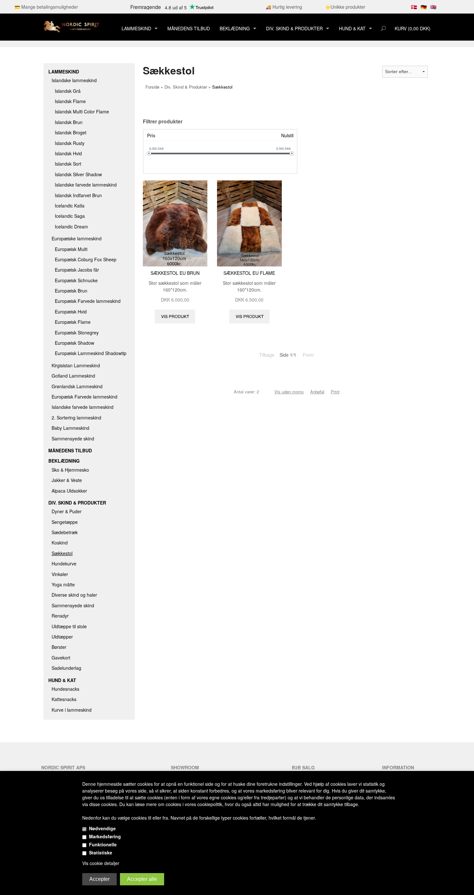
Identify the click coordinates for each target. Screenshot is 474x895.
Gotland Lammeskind (73, 375)
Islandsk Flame (70, 101)
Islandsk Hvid (68, 153)
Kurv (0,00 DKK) (412, 28)
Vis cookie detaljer (100, 863)
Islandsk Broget (70, 132)
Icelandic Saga (70, 216)
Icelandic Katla (69, 205)
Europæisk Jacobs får (77, 269)
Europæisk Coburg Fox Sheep (85, 259)
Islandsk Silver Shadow (78, 174)
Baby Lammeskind (70, 428)
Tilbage (266, 354)
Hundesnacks (65, 689)
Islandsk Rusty (69, 143)
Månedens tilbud (188, 28)
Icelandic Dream (71, 226)
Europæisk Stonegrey (77, 332)
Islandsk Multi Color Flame (82, 111)
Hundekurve (64, 563)
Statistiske (100, 852)
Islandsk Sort (68, 163)
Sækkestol (62, 553)
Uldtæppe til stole (69, 626)
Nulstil (287, 135)
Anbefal (317, 392)
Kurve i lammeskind (72, 710)
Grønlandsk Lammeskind (77, 386)
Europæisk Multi (71, 249)
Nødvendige (102, 828)
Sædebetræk (65, 532)
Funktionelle (103, 844)
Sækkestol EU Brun (175, 273)
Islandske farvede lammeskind (86, 184)
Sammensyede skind (73, 438)
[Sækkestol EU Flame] (249, 222)
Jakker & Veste (67, 480)
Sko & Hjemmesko (70, 470)
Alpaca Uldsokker (69, 490)
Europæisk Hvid (71, 311)
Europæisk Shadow (74, 343)
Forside (152, 87)
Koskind (60, 542)
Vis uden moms (289, 392)
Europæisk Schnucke (76, 280)
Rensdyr (60, 615)
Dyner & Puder (67, 511)
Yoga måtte (63, 584)
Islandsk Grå (68, 91)
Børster (59, 647)
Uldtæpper (62, 636)
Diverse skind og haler (74, 595)
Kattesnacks (64, 699)
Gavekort (61, 657)
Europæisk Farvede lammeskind (88, 301)
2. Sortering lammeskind (76, 417)
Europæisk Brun (71, 290)
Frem (308, 354)
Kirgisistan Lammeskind (76, 365)
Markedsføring (105, 836)
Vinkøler (60, 574)
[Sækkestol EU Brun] (175, 222)
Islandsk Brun (69, 122)
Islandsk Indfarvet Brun (78, 195)
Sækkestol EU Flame (249, 273)
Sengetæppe (65, 522)
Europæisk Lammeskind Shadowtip (90, 353)
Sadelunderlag (66, 668)
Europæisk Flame (73, 322)
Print (335, 392)
